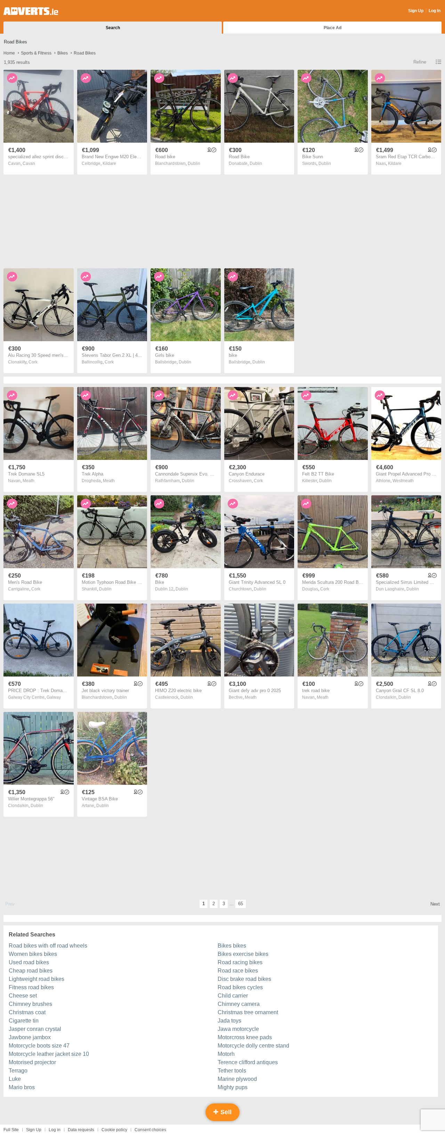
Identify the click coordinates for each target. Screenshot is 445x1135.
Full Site (11, 1129)
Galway (54, 697)
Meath (28, 480)
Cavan (29, 163)
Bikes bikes (232, 946)
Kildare (109, 163)
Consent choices (150, 1129)
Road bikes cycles (240, 987)
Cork (33, 362)
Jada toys (229, 1021)
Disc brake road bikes (244, 979)
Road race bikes (238, 971)
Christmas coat (27, 1012)
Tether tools (232, 1071)
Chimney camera (239, 1004)
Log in (54, 1129)
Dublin (194, 163)
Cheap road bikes (30, 971)
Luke (15, 1079)
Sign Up (415, 10)
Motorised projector (32, 1062)
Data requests (81, 1129)
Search (113, 27)
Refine (419, 62)
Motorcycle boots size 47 (39, 1046)
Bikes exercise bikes (243, 954)
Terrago (18, 1071)
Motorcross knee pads (245, 1037)
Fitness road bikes (31, 987)
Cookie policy (114, 1129)
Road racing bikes (240, 962)
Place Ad (332, 27)
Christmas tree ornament (248, 1012)
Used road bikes (29, 962)
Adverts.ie (30, 11)
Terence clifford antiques (248, 1062)
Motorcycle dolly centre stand (253, 1046)
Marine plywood (237, 1079)
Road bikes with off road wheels (48, 946)
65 (240, 903)
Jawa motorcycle (238, 1029)
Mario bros (22, 1087)
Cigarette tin (24, 1021)
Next (435, 904)
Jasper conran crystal (35, 1029)
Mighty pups (233, 1087)
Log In (434, 10)
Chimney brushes (30, 1004)
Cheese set (23, 996)
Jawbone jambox (30, 1037)
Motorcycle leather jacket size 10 (49, 1054)
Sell (225, 1112)
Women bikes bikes (33, 954)
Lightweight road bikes (36, 979)
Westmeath (403, 480)
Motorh (226, 1054)
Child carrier (233, 996)
